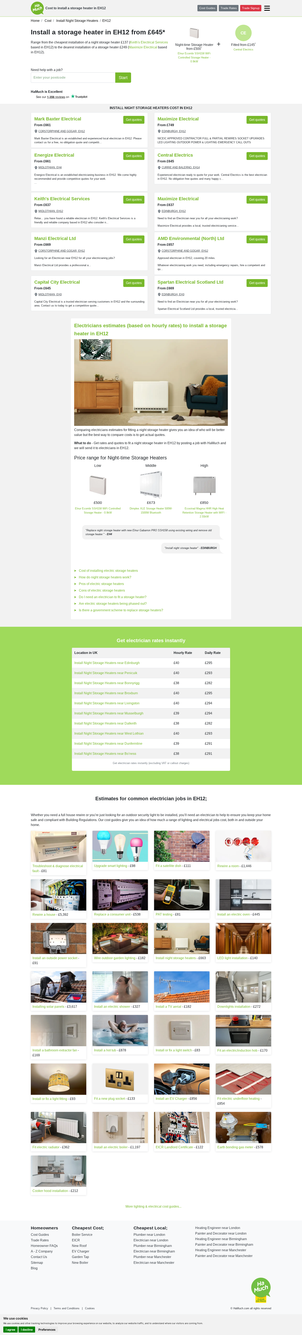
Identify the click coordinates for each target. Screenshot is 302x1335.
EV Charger (80, 1251)
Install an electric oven (233, 914)
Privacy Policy (39, 1308)
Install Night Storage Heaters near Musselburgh (108, 713)
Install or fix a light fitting (49, 1099)
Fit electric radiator (45, 1147)
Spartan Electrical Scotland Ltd (190, 282)
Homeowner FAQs (44, 1246)
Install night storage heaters (176, 958)
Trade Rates (229, 8)
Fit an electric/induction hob (237, 1050)
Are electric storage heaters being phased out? (113, 603)
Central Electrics (243, 49)
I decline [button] (27, 1329)
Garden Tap (80, 1257)
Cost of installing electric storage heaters (108, 570)
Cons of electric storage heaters (102, 590)
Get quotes (134, 119)
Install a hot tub (105, 1050)
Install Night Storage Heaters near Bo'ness (105, 753)
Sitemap (37, 1262)
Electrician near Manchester (154, 1262)
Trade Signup (250, 8)
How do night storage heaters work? (105, 577)
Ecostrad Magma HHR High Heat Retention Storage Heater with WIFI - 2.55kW (204, 512)
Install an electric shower (112, 1006)
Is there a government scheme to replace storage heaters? (121, 610)
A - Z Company (42, 1251)
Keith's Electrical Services (149, 42)
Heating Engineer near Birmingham (221, 1239)
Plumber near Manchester (152, 1257)
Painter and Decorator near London (221, 1233)
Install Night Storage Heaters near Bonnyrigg (106, 683)
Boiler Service (82, 1234)
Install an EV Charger (171, 1098)
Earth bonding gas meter (235, 1147)
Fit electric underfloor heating (238, 1098)
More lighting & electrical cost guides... (153, 1206)
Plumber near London (149, 1234)
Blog (34, 1268)
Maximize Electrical (143, 47)
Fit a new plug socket (109, 1098)
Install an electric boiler (111, 1147)
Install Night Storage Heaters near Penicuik (105, 673)
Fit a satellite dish (168, 866)
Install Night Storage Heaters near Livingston (106, 703)
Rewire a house (43, 914)
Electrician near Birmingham (154, 1251)
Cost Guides (207, 8)
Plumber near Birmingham (153, 1246)
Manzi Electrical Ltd (55, 238)
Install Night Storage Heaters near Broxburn (106, 693)
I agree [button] (10, 1329)
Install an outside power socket (54, 958)
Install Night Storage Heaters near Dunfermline (108, 743)
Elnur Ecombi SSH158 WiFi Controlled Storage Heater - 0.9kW (194, 57)
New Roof (79, 1246)
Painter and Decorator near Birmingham (224, 1244)
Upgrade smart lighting (110, 866)
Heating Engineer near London (217, 1228)
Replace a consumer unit (112, 914)
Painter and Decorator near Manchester (223, 1256)
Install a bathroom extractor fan (54, 1050)
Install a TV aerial (169, 1006)
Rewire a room (228, 866)
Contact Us (39, 1257)
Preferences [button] (46, 1329)
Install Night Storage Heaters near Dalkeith (105, 723)
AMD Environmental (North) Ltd (191, 238)
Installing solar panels (48, 1006)
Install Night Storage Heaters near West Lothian (109, 733)
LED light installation (232, 958)
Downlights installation (233, 1006)
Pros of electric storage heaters (101, 584)
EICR (76, 1240)
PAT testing (164, 914)
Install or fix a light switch (174, 1050)
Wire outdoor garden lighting (114, 958)
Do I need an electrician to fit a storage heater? (112, 597)
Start (123, 77)
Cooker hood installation (50, 1191)
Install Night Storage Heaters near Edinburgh (107, 663)
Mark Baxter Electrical (57, 118)
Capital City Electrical (57, 282)
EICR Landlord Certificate (174, 1147)
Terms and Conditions (67, 1308)
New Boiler (80, 1262)
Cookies (90, 1308)
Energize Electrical (54, 155)
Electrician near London (151, 1240)
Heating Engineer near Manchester (220, 1250)
